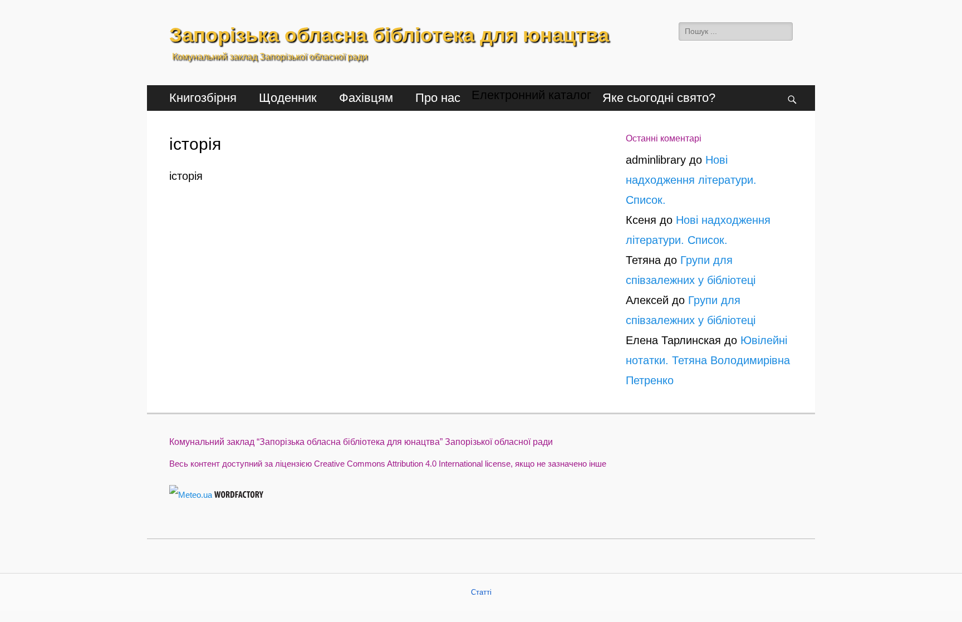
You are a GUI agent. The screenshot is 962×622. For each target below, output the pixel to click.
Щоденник (288, 98)
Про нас (437, 98)
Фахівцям (366, 98)
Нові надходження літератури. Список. (691, 180)
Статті (481, 592)
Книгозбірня (203, 98)
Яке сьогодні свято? (658, 98)
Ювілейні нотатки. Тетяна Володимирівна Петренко (708, 360)
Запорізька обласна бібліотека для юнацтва (389, 34)
